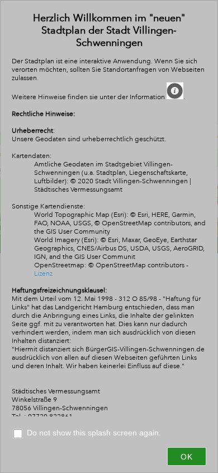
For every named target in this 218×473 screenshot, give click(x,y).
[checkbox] (109, 435)
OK (187, 456)
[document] (109, 214)
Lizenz (43, 274)
